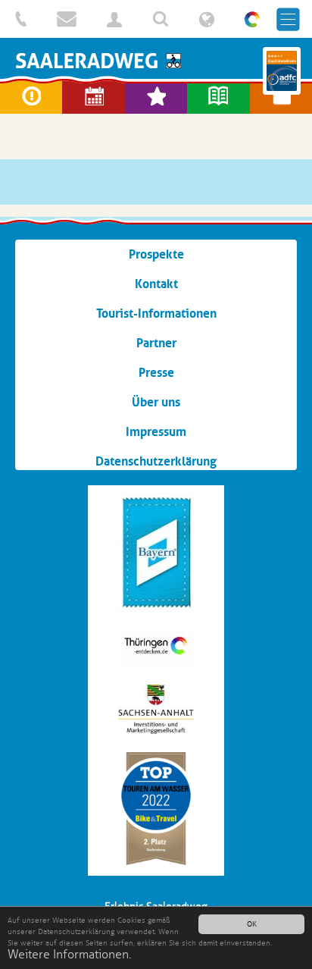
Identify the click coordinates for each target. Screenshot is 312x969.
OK (252, 924)
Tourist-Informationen (156, 313)
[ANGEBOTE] (281, 97)
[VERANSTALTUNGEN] (93, 97)
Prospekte (156, 254)
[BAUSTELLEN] (31, 97)
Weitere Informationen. (69, 954)
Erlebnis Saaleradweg (156, 60)
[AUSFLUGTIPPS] (156, 97)
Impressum (156, 431)
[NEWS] (218, 97)
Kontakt (156, 283)
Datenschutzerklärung (156, 461)
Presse (156, 372)
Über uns (156, 401)
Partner (156, 342)
